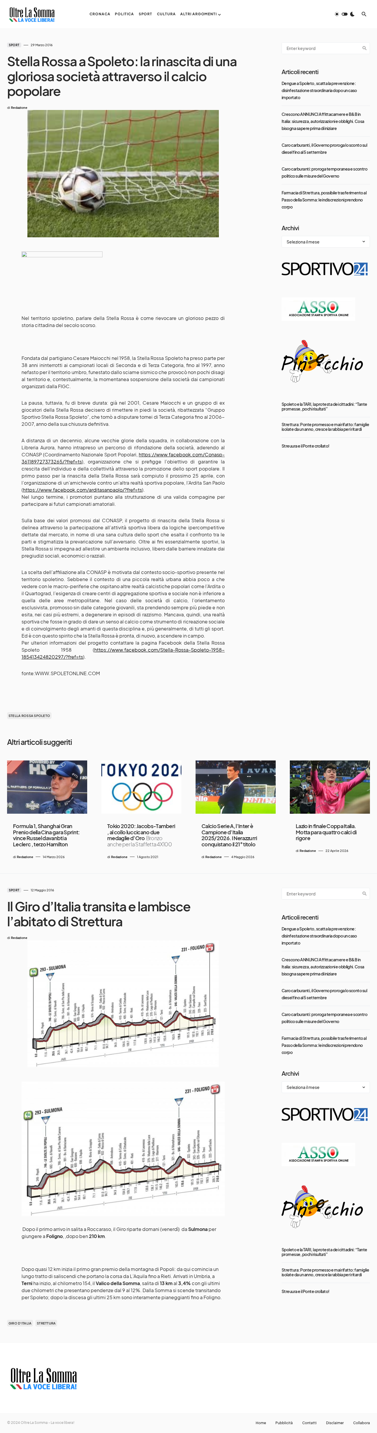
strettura (46, 1323)
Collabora (361, 1423)
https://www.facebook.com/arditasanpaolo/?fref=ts (82, 490)
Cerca (365, 48)
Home (261, 1423)
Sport (14, 45)
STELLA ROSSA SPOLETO (29, 716)
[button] (344, 14)
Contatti (309, 1423)
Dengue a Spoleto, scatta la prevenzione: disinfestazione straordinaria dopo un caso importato (319, 90)
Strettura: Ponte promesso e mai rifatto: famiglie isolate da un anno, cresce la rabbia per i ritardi (325, 426)
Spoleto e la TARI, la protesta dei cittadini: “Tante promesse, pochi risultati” (324, 406)
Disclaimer (335, 1423)
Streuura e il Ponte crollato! (306, 445)
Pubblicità (284, 1423)
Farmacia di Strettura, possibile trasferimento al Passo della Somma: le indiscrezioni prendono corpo (324, 199)
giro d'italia (20, 1323)
